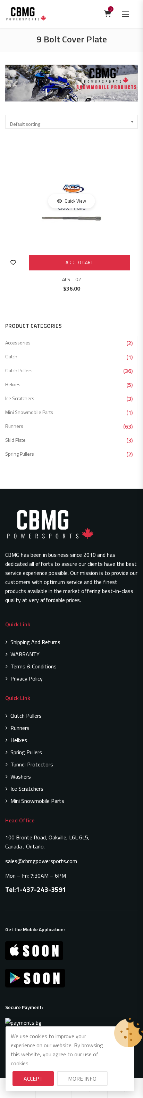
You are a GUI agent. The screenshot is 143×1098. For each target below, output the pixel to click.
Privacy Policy (26, 678)
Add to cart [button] (79, 262)
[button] (125, 14)
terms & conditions (33, 666)
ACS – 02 (71, 279)
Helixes (12, 384)
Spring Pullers (19, 453)
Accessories (18, 342)
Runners (14, 426)
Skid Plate (15, 440)
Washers (20, 776)
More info (82, 1078)
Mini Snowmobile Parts (29, 412)
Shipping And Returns (35, 642)
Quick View (75, 200)
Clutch (11, 356)
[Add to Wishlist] (13, 262)
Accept (33, 1078)
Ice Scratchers (19, 398)
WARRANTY (25, 654)
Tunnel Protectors (31, 764)
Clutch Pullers (19, 370)
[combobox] (71, 122)
